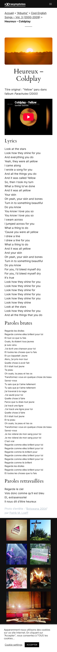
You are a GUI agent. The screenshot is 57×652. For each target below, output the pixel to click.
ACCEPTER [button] (32, 644)
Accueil (9, 13)
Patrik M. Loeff (19, 512)
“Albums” (22, 13)
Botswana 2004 (36, 508)
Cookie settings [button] (13, 644)
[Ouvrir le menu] (50, 4)
